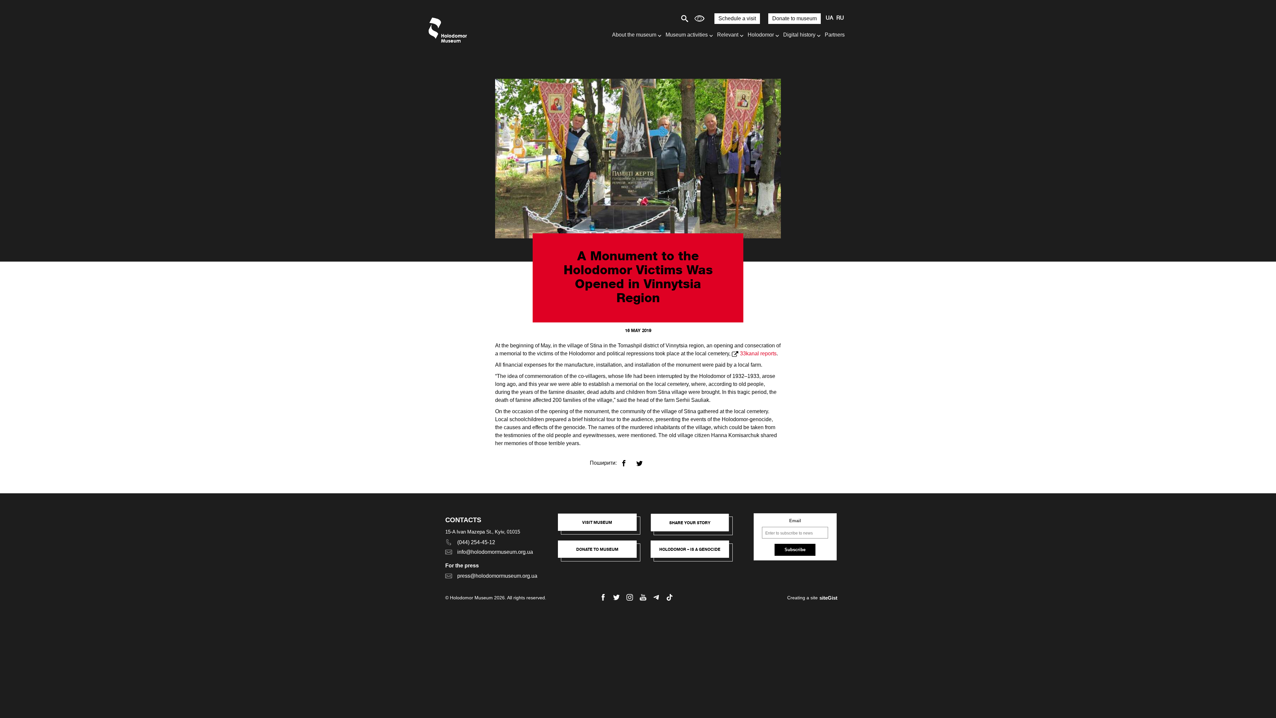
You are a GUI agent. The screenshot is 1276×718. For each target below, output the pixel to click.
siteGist (828, 598)
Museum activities (687, 35)
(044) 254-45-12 (476, 542)
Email (795, 520)
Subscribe (795, 549)
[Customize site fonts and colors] (699, 18)
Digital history (799, 35)
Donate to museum (794, 18)
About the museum (634, 35)
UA (829, 18)
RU (840, 18)
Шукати (661, 18)
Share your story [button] (689, 522)
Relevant (727, 35)
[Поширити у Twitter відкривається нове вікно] (643, 460)
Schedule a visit (737, 18)
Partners (835, 35)
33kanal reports (758, 353)
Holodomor (761, 35)
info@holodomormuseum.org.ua (495, 552)
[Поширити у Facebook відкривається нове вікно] (628, 460)
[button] (600, 526)
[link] (600, 552)
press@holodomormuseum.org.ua (497, 576)
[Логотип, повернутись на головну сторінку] (449, 30)
